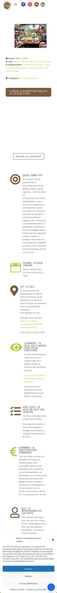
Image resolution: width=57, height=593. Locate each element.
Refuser (28, 576)
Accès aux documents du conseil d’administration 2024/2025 (35, 378)
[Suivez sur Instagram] (30, 4)
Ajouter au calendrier (28, 156)
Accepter (28, 568)
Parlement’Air (31, 78)
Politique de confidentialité (36, 589)
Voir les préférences (28, 583)
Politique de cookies (17, 589)
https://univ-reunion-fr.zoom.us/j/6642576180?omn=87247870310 (31, 324)
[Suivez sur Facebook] (23, 4)
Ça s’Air (22, 78)
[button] (53, 539)
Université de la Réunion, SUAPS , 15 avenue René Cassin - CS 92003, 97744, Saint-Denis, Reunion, (28, 67)
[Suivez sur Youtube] (36, 4)
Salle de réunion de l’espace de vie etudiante (32, 61)
